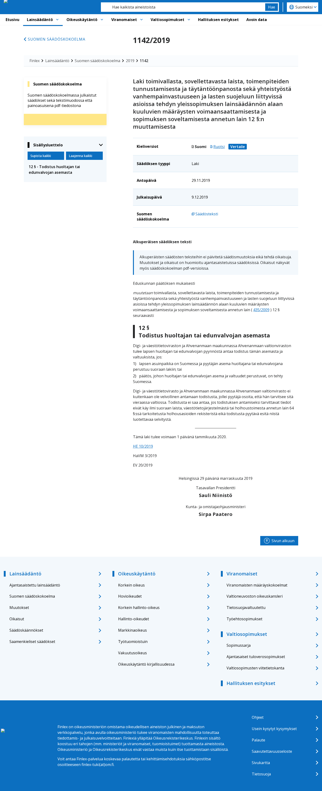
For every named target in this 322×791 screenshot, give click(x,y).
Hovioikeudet (130, 596)
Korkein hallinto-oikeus (139, 607)
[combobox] (183, 7)
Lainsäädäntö (40, 19)
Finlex (34, 60)
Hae (271, 7)
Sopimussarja (239, 645)
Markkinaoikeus (132, 630)
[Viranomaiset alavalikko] (141, 19)
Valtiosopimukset (167, 19)
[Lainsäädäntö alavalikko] (57, 19)
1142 (144, 60)
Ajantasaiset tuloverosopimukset (256, 656)
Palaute (258, 740)
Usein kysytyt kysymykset (274, 728)
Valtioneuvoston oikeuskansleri (255, 596)
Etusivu (12, 19)
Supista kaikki (40, 155)
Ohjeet (258, 717)
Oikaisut (16, 618)
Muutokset (19, 607)
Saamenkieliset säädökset (32, 641)
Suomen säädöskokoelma (56, 39)
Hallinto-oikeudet (133, 618)
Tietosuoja (261, 774)
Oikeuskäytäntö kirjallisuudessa (146, 664)
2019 (130, 60)
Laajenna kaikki (80, 155)
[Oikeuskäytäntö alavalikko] (101, 19)
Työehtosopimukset (244, 618)
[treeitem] (65, 169)
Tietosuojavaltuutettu (246, 607)
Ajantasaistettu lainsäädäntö (34, 585)
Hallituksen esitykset (218, 19)
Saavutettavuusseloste (272, 751)
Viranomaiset (124, 19)
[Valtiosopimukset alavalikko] (188, 19)
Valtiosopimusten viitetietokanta (255, 668)
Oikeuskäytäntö (81, 19)
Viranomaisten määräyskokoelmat (257, 585)
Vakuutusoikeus (132, 652)
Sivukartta (261, 762)
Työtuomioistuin (133, 641)
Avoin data (256, 19)
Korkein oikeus (131, 585)
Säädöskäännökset (26, 630)
